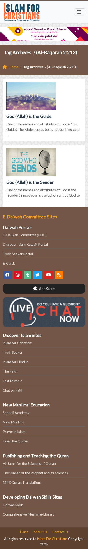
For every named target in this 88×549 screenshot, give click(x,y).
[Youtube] (48, 275)
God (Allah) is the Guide (29, 116)
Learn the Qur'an (15, 441)
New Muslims (13, 422)
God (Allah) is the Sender (30, 182)
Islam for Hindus (15, 362)
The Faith (10, 371)
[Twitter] (37, 275)
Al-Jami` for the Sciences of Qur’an (29, 463)
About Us (40, 532)
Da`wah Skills (13, 504)
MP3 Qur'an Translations (22, 482)
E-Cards (9, 263)
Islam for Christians (18, 343)
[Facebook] (7, 275)
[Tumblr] (27, 275)
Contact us (60, 532)
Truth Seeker (13, 352)
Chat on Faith (13, 390)
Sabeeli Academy (16, 412)
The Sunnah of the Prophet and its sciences (35, 473)
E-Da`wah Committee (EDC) (24, 235)
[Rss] (59, 275)
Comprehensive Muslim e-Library (28, 514)
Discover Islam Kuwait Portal (25, 244)
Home (24, 532)
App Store (46, 288)
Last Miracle (12, 380)
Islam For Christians (52, 538)
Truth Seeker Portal (18, 254)
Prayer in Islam (14, 431)
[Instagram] (18, 275)
